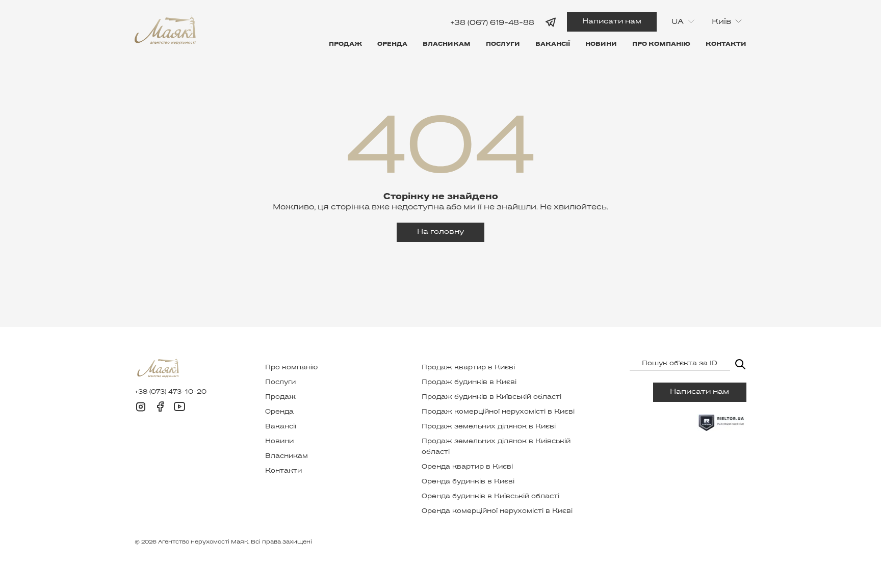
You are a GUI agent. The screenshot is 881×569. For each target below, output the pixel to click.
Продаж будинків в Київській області (491, 397)
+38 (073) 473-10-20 (170, 392)
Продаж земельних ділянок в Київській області (496, 447)
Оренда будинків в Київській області (490, 497)
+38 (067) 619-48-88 (492, 22)
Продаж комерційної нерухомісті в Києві (498, 412)
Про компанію (661, 44)
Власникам (447, 44)
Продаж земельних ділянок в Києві (489, 427)
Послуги (503, 44)
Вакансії (552, 44)
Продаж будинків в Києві (469, 383)
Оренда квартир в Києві (467, 467)
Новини (601, 44)
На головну (440, 232)
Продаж (345, 44)
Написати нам (611, 21)
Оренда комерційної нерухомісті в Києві (497, 511)
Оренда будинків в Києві (468, 482)
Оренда (392, 44)
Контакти (726, 44)
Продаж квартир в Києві (468, 368)
